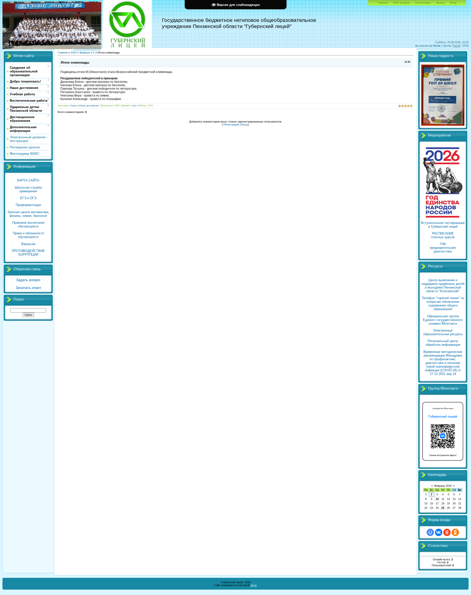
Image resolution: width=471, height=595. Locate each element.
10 (437, 499)
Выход (440, 2)
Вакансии (28, 244)
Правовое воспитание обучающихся (28, 224)
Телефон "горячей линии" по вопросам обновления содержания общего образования (443, 303)
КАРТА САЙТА (28, 180)
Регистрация (423, 2)
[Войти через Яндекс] (447, 532)
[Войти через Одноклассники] (455, 532)
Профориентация (28, 205)
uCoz (253, 585)
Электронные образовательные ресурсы (443, 332)
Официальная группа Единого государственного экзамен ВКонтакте (443, 319)
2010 (74, 52)
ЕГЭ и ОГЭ (28, 198)
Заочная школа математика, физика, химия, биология (28, 214)
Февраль (84, 52)
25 (442, 507)
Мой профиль (401, 2)
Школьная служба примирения (28, 189)
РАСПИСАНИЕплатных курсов (443, 235)
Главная (383, 2)
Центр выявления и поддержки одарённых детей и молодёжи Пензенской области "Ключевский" (442, 285)
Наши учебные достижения (84, 105)
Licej (134, 105)
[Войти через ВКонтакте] (438, 532)
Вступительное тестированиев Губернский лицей (443, 224)
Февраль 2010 (443, 485)
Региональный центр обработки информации (443, 342)
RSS (466, 45)
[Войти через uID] (430, 532)
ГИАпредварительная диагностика (443, 247)
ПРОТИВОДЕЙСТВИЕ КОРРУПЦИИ (28, 252)
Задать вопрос (28, 280)
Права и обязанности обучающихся (28, 235)
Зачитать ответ (28, 288)
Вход (453, 2)
